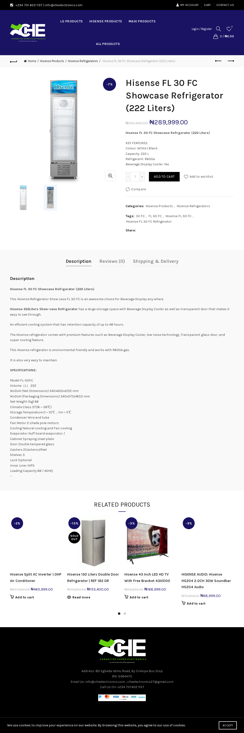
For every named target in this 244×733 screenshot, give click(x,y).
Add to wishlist (201, 177)
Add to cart (164, 177)
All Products (108, 44)
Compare (138, 189)
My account (189, 5)
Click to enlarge (110, 175)
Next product (230, 61)
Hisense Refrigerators (83, 61)
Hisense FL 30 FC (178, 216)
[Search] (218, 28)
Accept (228, 725)
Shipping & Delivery (155, 261)
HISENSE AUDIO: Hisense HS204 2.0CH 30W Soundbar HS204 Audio (206, 580)
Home (32, 61)
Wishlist (232, 26)
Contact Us (225, 5)
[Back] (14, 61)
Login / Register (202, 29)
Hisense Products (105, 21)
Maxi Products (142, 21)
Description (79, 261)
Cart (207, 5)
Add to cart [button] (24, 597)
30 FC (140, 216)
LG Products (71, 21)
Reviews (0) (112, 261)
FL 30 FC (155, 216)
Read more (81, 597)
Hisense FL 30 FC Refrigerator (149, 222)
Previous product (218, 61)
